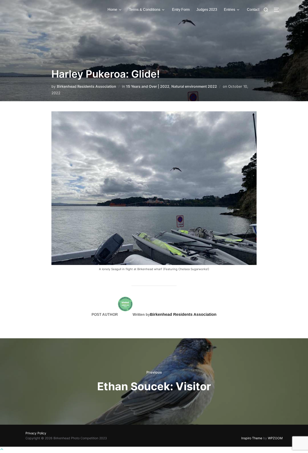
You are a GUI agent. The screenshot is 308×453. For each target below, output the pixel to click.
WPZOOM (275, 438)
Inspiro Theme (251, 438)
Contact (253, 9)
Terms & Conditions (144, 9)
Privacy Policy (35, 433)
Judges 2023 (206, 9)
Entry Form (181, 9)
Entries (229, 9)
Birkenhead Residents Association (86, 86)
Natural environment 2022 (194, 86)
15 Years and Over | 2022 (147, 86)
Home (112, 9)
